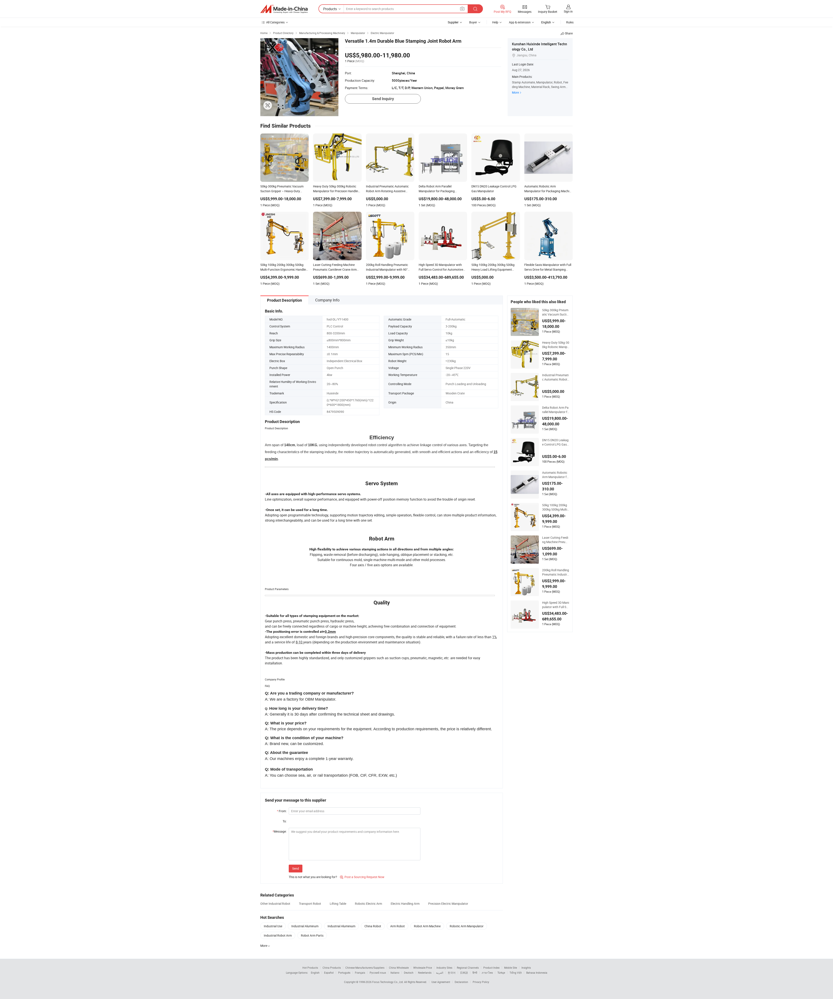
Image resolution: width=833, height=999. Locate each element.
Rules (570, 22)
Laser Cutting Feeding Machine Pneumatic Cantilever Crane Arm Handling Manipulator (555, 539)
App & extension (520, 22)
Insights (526, 967)
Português (344, 972)
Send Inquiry (383, 98)
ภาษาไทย (487, 972)
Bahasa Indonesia (536, 972)
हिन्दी (474, 972)
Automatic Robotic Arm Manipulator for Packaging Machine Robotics (555, 474)
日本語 (464, 972)
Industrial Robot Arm (278, 935)
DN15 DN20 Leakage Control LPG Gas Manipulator (555, 442)
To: (285, 821)
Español (329, 972)
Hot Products (310, 967)
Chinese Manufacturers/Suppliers (364, 967)
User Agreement (440, 982)
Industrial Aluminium (341, 926)
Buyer (473, 22)
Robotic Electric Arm (368, 903)
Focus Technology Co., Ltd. (388, 982)
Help (495, 22)
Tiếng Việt (516, 972)
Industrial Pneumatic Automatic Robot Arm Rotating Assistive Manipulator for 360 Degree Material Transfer (555, 377)
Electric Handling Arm (405, 903)
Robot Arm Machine (427, 926)
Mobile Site (510, 967)
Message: (279, 831)
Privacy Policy (481, 982)
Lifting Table (338, 903)
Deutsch (408, 972)
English (315, 972)
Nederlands (424, 972)
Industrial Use (273, 926)
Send (295, 868)
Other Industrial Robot (275, 903)
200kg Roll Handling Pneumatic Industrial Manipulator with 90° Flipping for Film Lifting (555, 572)
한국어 (452, 972)
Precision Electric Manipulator (448, 903)
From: (282, 811)
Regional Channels (468, 967)
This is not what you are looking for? (313, 877)
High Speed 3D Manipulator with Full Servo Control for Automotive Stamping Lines (555, 604)
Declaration (461, 982)
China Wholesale (399, 967)
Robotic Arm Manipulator (467, 926)
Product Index (491, 967)
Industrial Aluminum (304, 926)
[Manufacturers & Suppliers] (284, 8)
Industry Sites (444, 967)
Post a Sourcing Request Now (362, 877)
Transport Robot (310, 903)
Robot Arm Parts (312, 935)
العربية (439, 972)
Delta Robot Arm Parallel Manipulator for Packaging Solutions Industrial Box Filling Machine (555, 409)
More (515, 92)
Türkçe (501, 972)
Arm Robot (397, 926)
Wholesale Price (422, 967)
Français (360, 972)
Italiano (394, 972)
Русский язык (378, 972)
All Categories (275, 22)
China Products (332, 967)
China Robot (372, 926)
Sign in (568, 11)
